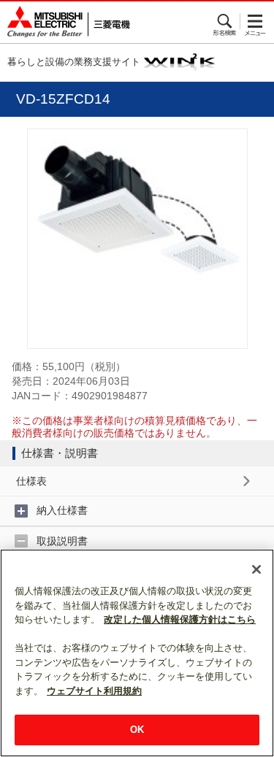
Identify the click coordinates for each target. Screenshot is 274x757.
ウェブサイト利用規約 (94, 690)
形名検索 (225, 21)
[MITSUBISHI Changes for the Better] (65, 22)
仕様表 (31, 481)
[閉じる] (256, 569)
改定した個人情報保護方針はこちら (180, 619)
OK (137, 729)
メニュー (255, 21)
